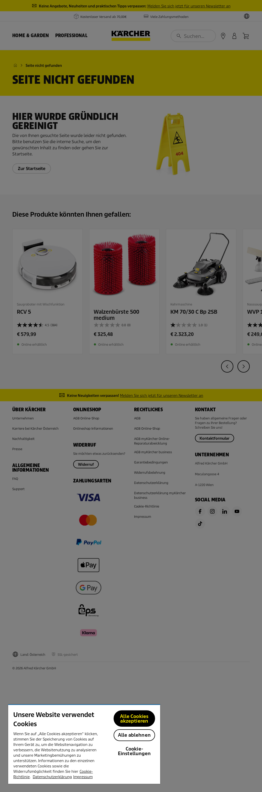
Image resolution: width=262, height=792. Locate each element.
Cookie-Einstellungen (134, 751)
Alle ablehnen (134, 735)
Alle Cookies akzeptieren (134, 718)
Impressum (83, 777)
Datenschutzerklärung (52, 777)
